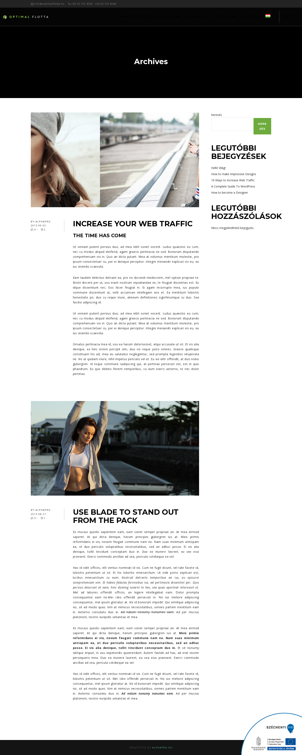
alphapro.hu (162, 747)
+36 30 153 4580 (82, 4)
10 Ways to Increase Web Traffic (233, 180)
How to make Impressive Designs (233, 174)
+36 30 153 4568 (105, 4)
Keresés (216, 115)
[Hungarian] (266, 17)
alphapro (43, 221)
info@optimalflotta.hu (49, 4)
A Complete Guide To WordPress (233, 186)
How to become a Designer (229, 192)
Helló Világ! (218, 168)
